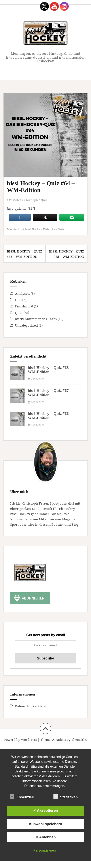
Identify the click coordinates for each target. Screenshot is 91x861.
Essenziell (25, 797)
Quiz (44, 200)
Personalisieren (44, 850)
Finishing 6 (24, 306)
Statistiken (69, 797)
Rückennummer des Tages (36, 319)
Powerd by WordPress (20, 739)
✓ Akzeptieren (45, 810)
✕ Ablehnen (45, 837)
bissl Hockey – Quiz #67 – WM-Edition (50, 392)
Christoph (31, 200)
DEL (18, 300)
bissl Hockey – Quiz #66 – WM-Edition (50, 415)
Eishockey (50, 229)
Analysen (22, 293)
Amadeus (59, 739)
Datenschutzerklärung (32, 706)
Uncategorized (26, 325)
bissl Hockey (33, 229)
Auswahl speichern (45, 824)
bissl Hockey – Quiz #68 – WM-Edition (50, 369)
